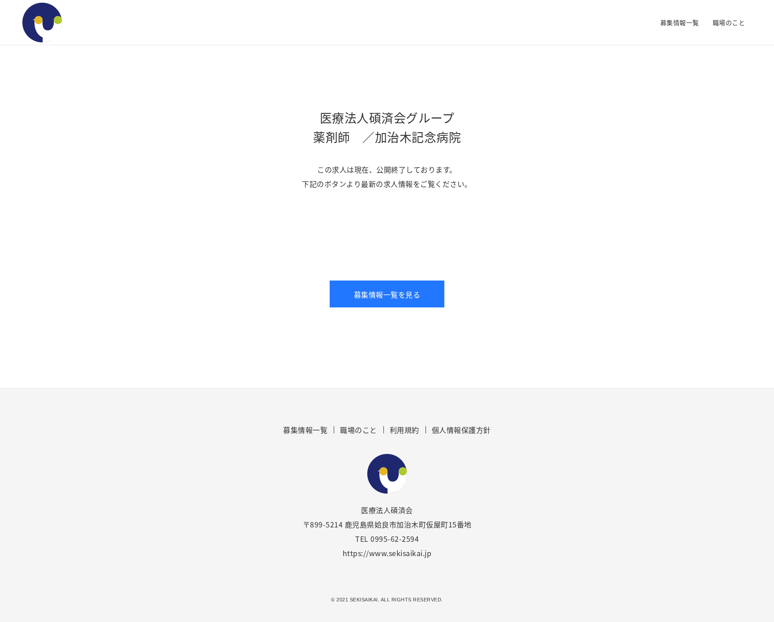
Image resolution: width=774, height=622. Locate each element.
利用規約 (404, 429)
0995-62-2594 (394, 538)
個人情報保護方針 (461, 429)
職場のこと (729, 22)
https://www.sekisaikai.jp (387, 553)
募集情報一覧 (679, 22)
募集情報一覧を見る (387, 294)
